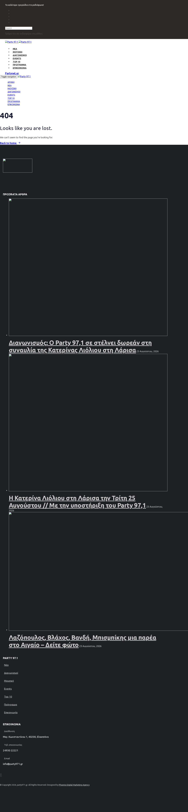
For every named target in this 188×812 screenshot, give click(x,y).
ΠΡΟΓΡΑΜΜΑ (19, 65)
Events (8, 688)
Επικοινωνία (10, 712)
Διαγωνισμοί (11, 672)
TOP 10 (16, 62)
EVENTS (17, 58)
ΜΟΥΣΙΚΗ (17, 52)
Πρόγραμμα (10, 704)
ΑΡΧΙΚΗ (11, 82)
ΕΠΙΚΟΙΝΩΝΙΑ (19, 68)
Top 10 (8, 696)
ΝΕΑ (15, 49)
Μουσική (9, 680)
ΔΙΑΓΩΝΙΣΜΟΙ (20, 55)
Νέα (6, 665)
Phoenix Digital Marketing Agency (74, 785)
